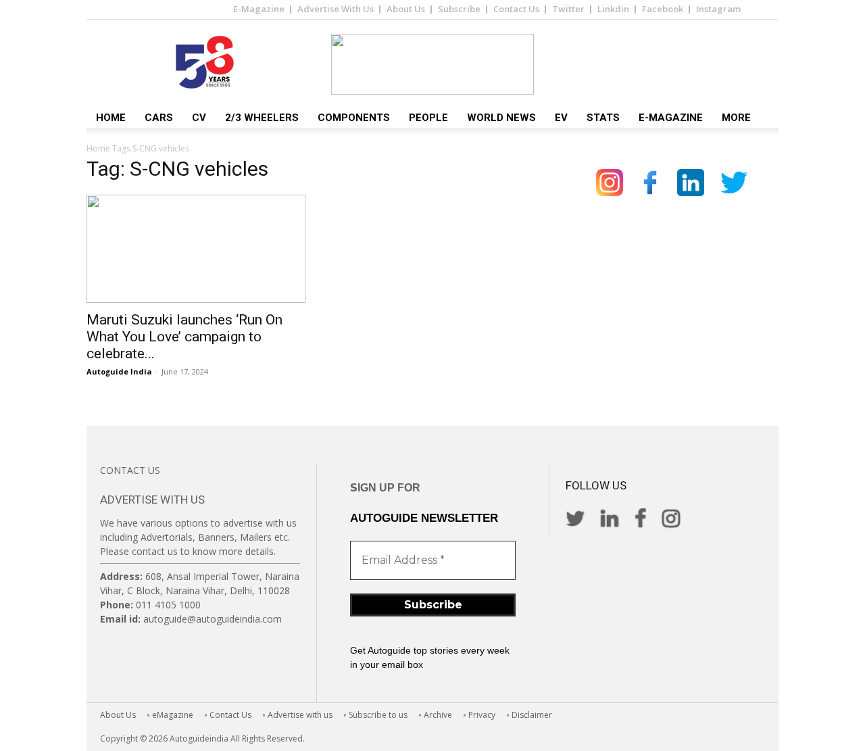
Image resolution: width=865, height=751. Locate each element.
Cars (159, 118)
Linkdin (613, 9)
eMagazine (172, 715)
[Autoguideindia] (432, 64)
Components (354, 118)
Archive (438, 715)
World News (501, 118)
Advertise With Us (335, 9)
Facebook (662, 9)
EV (561, 118)
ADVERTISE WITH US (152, 499)
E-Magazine (259, 9)
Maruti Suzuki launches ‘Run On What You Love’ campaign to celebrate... (184, 337)
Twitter (568, 9)
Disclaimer (532, 715)
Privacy (481, 715)
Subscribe (459, 9)
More (736, 118)
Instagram (718, 9)
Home (111, 118)
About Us (406, 9)
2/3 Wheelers (262, 118)
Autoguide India (119, 371)
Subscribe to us (378, 715)
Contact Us (516, 9)
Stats (603, 118)
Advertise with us (300, 715)
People (428, 118)
